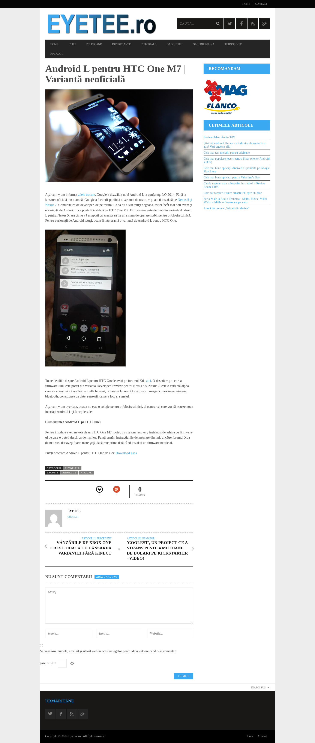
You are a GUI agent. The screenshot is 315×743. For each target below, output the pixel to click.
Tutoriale (148, 44)
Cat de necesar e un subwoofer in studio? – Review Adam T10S (234, 185)
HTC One (86, 472)
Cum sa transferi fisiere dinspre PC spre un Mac (233, 192)
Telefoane (94, 44)
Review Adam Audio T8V (219, 137)
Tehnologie (233, 44)
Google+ (73, 517)
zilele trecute (86, 194)
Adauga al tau (106, 576)
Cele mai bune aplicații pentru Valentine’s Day (232, 177)
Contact (261, 3)
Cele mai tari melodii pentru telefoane (227, 152)
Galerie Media (203, 44)
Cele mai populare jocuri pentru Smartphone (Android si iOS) (237, 160)
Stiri (72, 44)
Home (246, 3)
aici (148, 381)
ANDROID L (69, 472)
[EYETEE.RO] (101, 24)
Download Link (126, 453)
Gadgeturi (175, 44)
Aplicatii (56, 53)
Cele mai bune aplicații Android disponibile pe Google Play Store (237, 169)
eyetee (74, 511)
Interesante (121, 44)
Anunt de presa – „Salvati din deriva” (226, 208)
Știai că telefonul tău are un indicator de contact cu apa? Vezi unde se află (234, 145)
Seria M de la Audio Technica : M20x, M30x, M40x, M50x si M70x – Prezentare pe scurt (236, 200)
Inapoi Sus (258, 687)
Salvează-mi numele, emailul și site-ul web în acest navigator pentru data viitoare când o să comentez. (108, 651)
